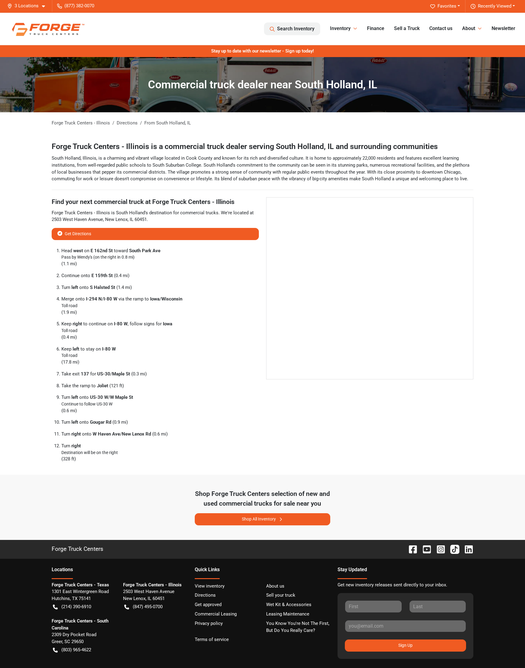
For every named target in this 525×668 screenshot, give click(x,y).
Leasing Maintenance (287, 614)
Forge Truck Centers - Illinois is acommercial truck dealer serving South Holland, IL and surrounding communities (245, 146)
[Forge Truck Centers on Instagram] (438, 548)
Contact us (440, 28)
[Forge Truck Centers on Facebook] (410, 548)
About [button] (468, 28)
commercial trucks (199, 212)
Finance (375, 28)
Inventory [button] (340, 28)
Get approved (208, 604)
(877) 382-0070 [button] (79, 5)
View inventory (210, 586)
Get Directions (78, 233)
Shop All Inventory (259, 519)
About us (275, 586)
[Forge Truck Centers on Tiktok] (452, 548)
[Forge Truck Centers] (48, 28)
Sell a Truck (407, 28)
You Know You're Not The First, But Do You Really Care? (297, 627)
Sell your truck (280, 595)
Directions (205, 595)
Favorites (446, 6)
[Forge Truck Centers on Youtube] (424, 548)
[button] (28, 6)
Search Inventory (295, 29)
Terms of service (212, 639)
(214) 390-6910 (76, 606)
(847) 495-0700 (148, 606)
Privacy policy (209, 623)
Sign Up (405, 645)
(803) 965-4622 (76, 650)
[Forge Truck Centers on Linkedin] (466, 548)
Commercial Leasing (216, 614)
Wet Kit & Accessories (288, 604)
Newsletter (503, 28)
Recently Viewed (494, 6)
